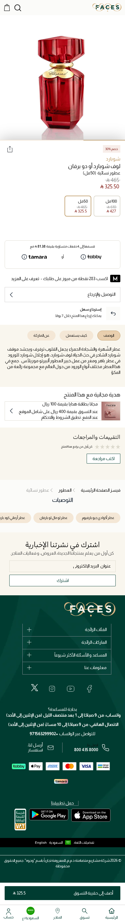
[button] (61, 842)
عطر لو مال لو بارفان (53, 518)
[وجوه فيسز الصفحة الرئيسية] (107, 7)
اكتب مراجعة (103, 458)
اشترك (63, 580)
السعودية (56, 843)
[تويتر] (34, 687)
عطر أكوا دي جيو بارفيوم (98, 518)
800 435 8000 (86, 749)
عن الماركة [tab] (41, 335)
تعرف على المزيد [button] (25, 278)
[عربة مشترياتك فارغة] (6, 7)
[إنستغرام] (52, 688)
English (41, 843)
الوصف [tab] (108, 335)
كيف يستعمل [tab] (76, 335)
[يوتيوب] (70, 688)
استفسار (35, 750)
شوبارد (113, 159)
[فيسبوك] (89, 688)
